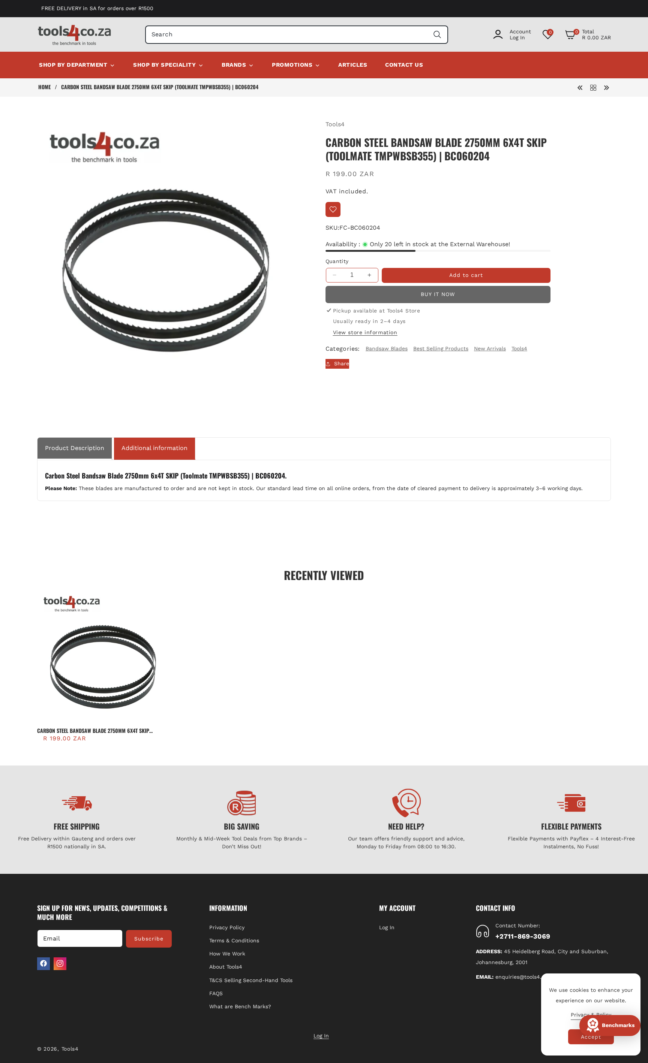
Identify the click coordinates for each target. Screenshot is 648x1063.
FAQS (216, 993)
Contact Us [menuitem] (404, 64)
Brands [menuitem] (234, 64)
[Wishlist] (333, 209)
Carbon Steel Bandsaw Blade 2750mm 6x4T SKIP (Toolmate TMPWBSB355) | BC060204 (93, 730)
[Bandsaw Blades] (593, 87)
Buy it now (438, 294)
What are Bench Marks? (240, 1006)
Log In (386, 927)
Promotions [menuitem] (292, 64)
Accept (591, 1037)
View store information (365, 332)
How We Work (227, 953)
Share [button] (341, 363)
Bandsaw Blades (387, 348)
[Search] (437, 34)
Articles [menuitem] (352, 64)
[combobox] (297, 34)
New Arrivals (490, 348)
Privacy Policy (226, 927)
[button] (588, 34)
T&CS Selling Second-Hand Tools (250, 980)
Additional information (155, 448)
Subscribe (149, 938)
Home (44, 87)
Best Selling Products (440, 348)
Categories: (343, 348)
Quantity (337, 261)
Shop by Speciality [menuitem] (164, 64)
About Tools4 (225, 967)
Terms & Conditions (234, 940)
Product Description (74, 448)
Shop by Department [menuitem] (73, 64)
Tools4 (335, 124)
